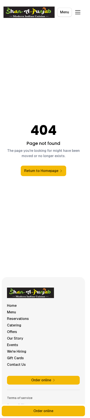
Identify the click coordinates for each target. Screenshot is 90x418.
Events (12, 345)
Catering (14, 325)
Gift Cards (15, 358)
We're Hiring (16, 351)
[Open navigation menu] (77, 12)
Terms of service (20, 398)
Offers (12, 332)
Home (12, 305)
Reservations (18, 318)
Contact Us (16, 364)
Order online (43, 411)
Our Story (15, 338)
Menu (64, 12)
